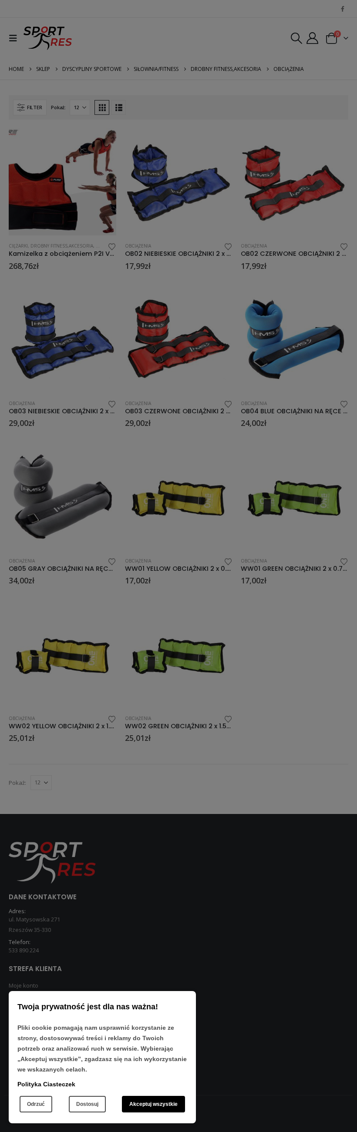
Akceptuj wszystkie (153, 1104)
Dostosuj (87, 1104)
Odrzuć (36, 1104)
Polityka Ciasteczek (46, 1084)
